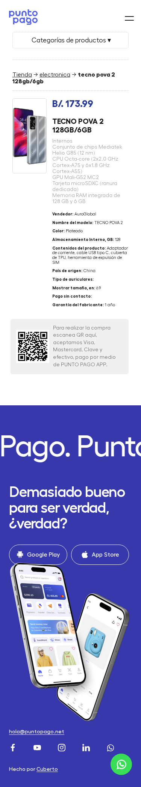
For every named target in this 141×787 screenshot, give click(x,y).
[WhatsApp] (111, 746)
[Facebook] (13, 746)
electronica (54, 75)
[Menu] (129, 18)
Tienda (22, 75)
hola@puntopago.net (36, 731)
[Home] (21, 17)
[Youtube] (38, 746)
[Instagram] (62, 746)
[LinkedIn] (87, 746)
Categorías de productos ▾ (70, 40)
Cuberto (47, 769)
